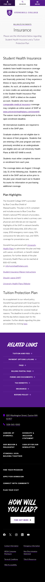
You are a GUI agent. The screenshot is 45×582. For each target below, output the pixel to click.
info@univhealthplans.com (16, 266)
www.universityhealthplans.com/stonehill (21, 112)
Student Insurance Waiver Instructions (19, 272)
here (25, 324)
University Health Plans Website (16, 283)
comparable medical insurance (16, 104)
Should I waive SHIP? (12, 278)
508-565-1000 (13, 424)
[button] (7, 3)
